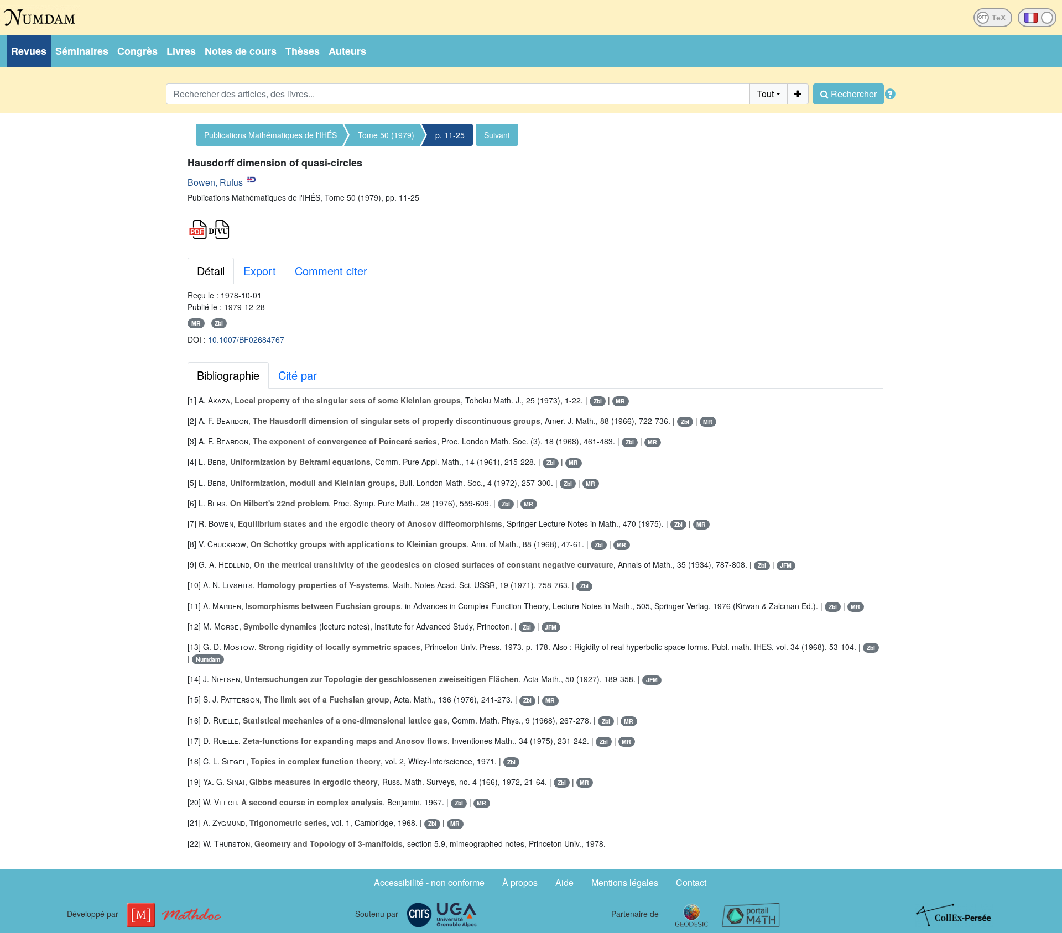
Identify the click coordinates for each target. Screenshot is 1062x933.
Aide (564, 882)
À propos (520, 882)
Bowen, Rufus (215, 182)
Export (259, 271)
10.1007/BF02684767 (246, 339)
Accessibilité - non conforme (429, 882)
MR (196, 323)
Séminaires (81, 51)
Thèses (302, 51)
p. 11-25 (450, 134)
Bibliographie (228, 375)
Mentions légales (624, 882)
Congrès (137, 51)
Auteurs (347, 51)
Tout (765, 93)
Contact (691, 882)
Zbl (219, 323)
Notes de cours (241, 51)
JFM (786, 565)
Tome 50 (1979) (386, 134)
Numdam (208, 659)
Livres (181, 51)
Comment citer (331, 271)
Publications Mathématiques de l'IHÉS (270, 134)
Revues (28, 51)
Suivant (497, 134)
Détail (211, 271)
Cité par (297, 375)
